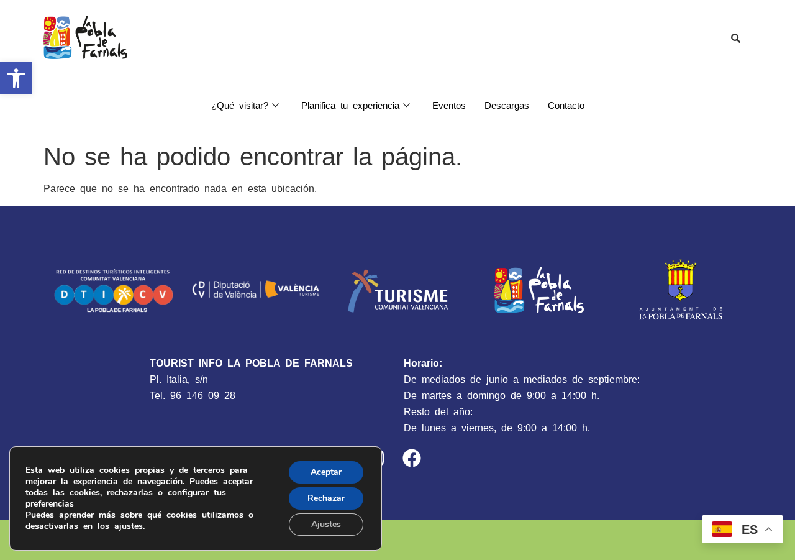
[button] (16, 78)
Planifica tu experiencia (350, 105)
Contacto (566, 105)
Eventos (449, 105)
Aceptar (326, 472)
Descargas (506, 105)
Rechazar (326, 498)
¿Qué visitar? (239, 105)
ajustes (128, 526)
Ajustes (326, 524)
